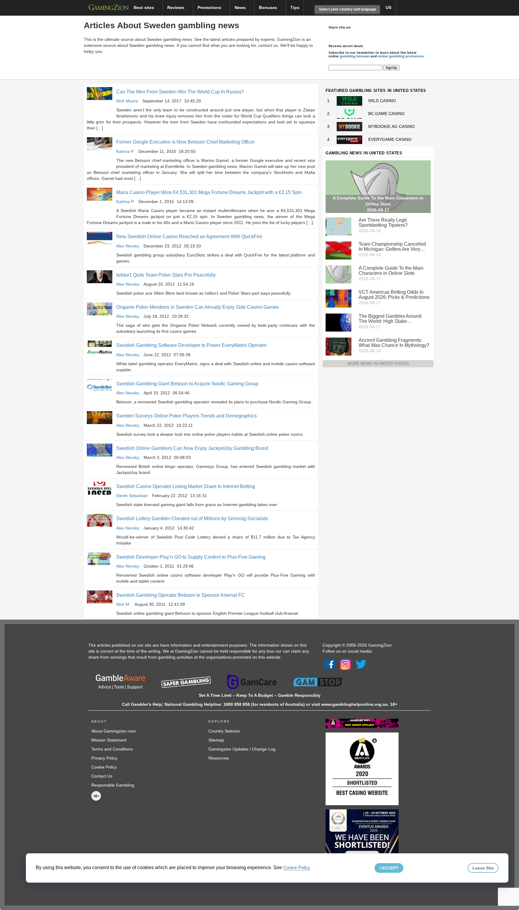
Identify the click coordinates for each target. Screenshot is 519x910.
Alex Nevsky (127, 246)
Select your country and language (347, 9)
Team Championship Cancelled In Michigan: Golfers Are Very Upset (392, 246)
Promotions (210, 7)
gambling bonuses (355, 56)
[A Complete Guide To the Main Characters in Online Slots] (338, 273)
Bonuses (268, 7)
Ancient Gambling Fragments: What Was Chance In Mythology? (394, 343)
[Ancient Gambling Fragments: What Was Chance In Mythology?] (338, 346)
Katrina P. (125, 151)
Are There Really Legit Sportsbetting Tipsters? (383, 222)
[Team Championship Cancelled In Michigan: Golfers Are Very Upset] (338, 249)
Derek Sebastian (132, 495)
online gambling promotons (401, 56)
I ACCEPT (389, 868)
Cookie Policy (104, 767)
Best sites (144, 7)
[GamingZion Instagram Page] (345, 664)
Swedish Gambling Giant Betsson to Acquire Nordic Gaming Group (187, 383)
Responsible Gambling (112, 785)
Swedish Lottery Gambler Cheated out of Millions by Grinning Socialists (192, 518)
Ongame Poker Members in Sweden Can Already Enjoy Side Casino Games (197, 307)
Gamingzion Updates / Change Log (241, 749)
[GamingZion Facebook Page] (330, 664)
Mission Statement (108, 740)
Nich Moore (127, 101)
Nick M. (123, 604)
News (241, 7)
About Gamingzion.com (113, 731)
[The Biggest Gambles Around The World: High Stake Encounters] (338, 322)
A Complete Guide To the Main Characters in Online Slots (391, 270)
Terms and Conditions (112, 749)
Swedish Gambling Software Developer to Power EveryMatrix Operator (191, 345)
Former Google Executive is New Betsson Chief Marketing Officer (185, 141)
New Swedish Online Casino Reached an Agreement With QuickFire (189, 236)
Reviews (176, 7)
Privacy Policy (104, 758)
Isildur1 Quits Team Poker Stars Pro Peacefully (166, 275)
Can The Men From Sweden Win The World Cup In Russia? (180, 91)
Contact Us (101, 776)
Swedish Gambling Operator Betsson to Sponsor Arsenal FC (180, 595)
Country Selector (224, 731)
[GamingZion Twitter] (361, 664)
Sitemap (216, 740)
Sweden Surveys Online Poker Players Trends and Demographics (186, 415)
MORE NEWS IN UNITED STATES (378, 363)
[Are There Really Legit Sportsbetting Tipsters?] (338, 225)
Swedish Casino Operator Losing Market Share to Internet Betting (185, 486)
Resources (218, 758)
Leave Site (483, 868)
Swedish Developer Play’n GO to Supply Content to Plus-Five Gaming (191, 557)
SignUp (391, 67)
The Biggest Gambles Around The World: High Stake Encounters (390, 319)
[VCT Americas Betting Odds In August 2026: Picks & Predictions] (338, 298)
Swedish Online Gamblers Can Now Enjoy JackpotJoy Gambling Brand (192, 448)
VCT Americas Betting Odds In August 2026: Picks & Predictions (394, 295)
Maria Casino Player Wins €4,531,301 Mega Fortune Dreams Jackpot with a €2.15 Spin (209, 192)
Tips (294, 7)
